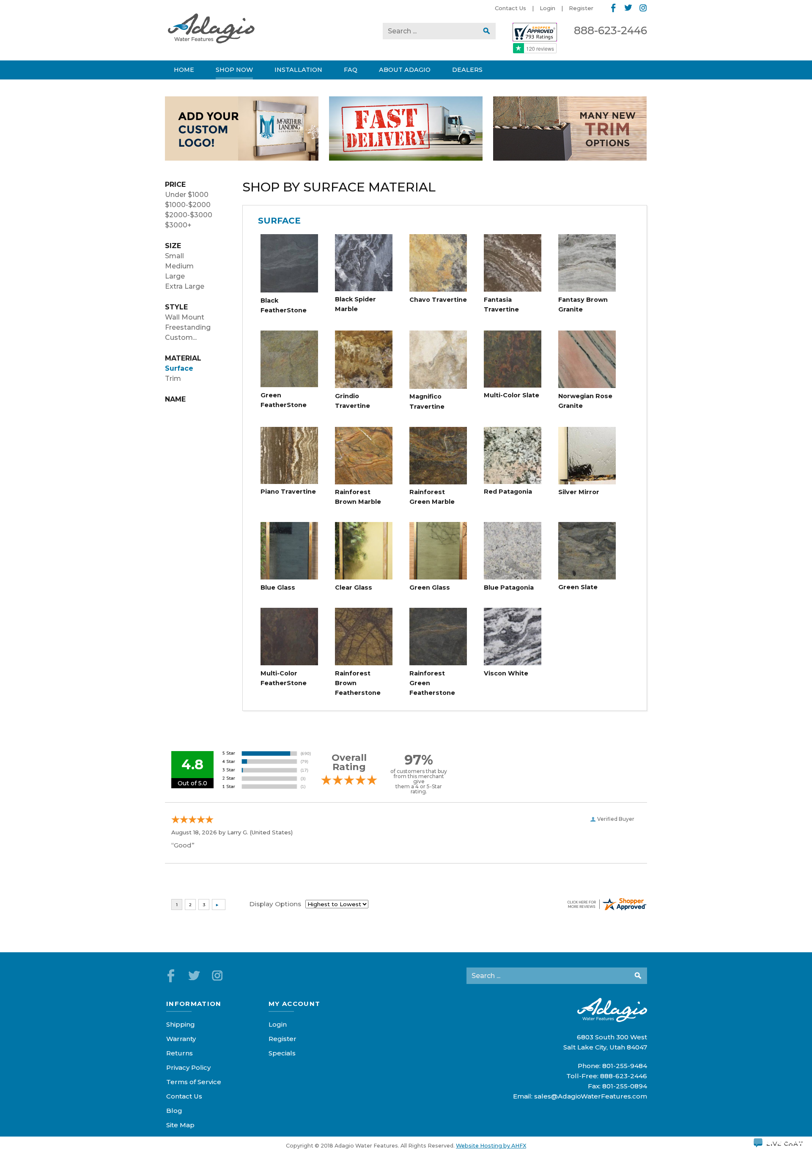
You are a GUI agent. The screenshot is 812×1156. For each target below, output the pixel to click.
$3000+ (178, 225)
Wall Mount (184, 317)
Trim (173, 378)
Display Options (275, 904)
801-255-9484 (624, 1066)
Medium (179, 266)
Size (173, 246)
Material (183, 358)
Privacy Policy (188, 1067)
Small (174, 256)
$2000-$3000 (188, 215)
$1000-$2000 (188, 205)
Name (175, 399)
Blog (174, 1111)
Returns (179, 1053)
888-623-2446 (610, 30)
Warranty (181, 1039)
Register (581, 8)
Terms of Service (193, 1082)
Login (547, 8)
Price (175, 184)
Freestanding (188, 327)
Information (194, 1004)
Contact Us (510, 8)
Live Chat (785, 1142)
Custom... (181, 337)
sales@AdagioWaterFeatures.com (590, 1096)
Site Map (180, 1125)
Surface (179, 368)
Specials (282, 1053)
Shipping (180, 1024)
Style (176, 307)
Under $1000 (186, 195)
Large (175, 276)
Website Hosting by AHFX (491, 1145)
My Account (295, 1004)
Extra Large (184, 286)
